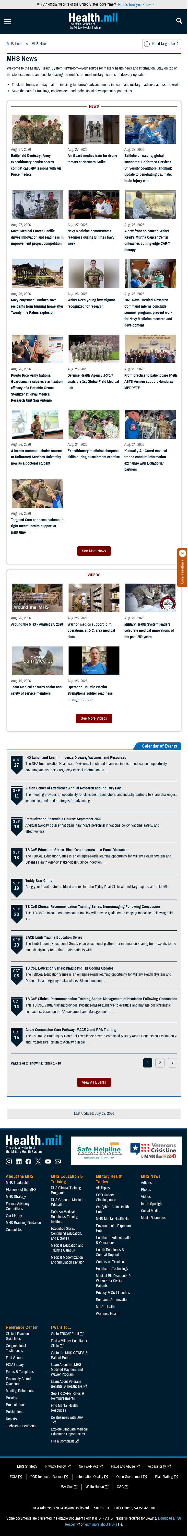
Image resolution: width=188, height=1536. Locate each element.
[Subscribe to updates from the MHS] (58, 1163)
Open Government (129, 1476)
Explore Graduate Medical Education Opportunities (69, 1432)
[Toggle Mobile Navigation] (7, 21)
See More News (94, 551)
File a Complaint (62, 1441)
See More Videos (94, 718)
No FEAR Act (88, 1466)
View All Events (94, 1082)
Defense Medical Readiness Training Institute (64, 1216)
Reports (11, 1419)
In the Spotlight (152, 1203)
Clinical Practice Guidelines (17, 1336)
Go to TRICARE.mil (65, 1333)
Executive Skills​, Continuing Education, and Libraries (66, 1233)
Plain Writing (164, 1476)
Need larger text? (165, 43)
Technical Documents (21, 1426)
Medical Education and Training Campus (67, 1248)
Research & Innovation (112, 1299)
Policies (11, 1397)
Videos (146, 1196)
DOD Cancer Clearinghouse (106, 1197)
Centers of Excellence (111, 1261)
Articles (146, 1182)
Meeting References (20, 1390)
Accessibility (157, 1466)
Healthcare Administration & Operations (114, 1240)
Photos (146, 1189)
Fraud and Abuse (123, 1466)
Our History (14, 1215)
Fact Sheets (14, 1357)
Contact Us (14, 1229)
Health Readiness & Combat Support (110, 1252)
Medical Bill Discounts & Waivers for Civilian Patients (113, 1280)
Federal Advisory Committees (18, 1206)
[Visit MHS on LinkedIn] (19, 1163)
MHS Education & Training (67, 1179)
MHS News (150, 1176)
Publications (14, 1411)
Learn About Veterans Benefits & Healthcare (66, 1384)
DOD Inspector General (46, 1476)
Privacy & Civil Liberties (113, 1292)
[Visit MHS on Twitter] (38, 1163)
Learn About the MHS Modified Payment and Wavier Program (67, 1369)
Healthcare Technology (112, 1268)
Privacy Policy (55, 1466)
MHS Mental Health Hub (113, 1218)
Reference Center (22, 1327)
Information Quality (89, 1476)
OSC (120, 1486)
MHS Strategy (16, 1196)
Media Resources (153, 1217)
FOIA (13, 1476)
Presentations (15, 1404)
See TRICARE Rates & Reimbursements (67, 1396)
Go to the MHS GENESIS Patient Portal (69, 1355)
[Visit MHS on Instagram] (9, 1163)
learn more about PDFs (100, 1524)
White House (95, 1486)
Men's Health (105, 1306)
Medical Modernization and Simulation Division (67, 1260)
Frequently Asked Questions (18, 1381)
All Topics (103, 1187)
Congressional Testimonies (16, 1348)
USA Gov (66, 1486)
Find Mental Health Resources (64, 1408)
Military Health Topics (109, 1179)
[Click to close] (182, 553)
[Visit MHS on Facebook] (28, 1163)
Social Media (150, 1210)
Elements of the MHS (21, 1189)
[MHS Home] (36, 1153)
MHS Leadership (17, 1182)
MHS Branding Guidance (23, 1222)
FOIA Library (15, 1364)
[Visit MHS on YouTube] (48, 1163)
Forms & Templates (20, 1371)
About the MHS (20, 1176)
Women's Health (107, 1313)
